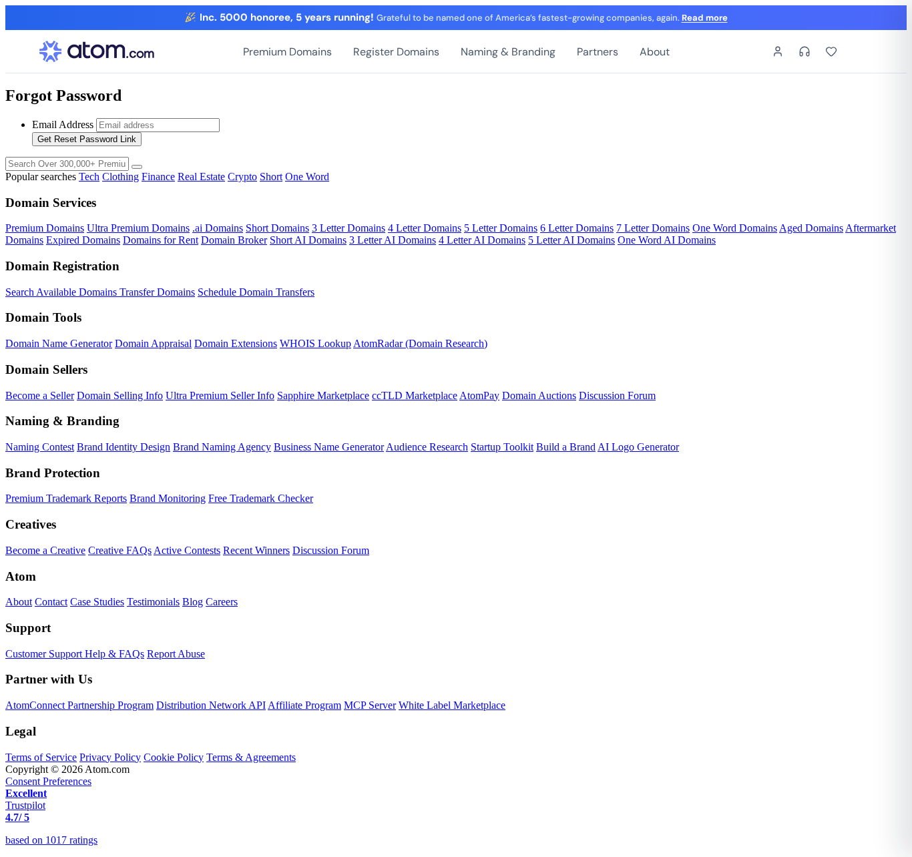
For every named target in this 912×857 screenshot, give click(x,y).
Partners (597, 52)
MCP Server (370, 705)
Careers (222, 601)
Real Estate (201, 176)
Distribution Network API (211, 705)
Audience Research (427, 447)
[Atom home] (96, 51)
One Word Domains (734, 228)
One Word (307, 176)
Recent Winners (256, 550)
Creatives (30, 524)
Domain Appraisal (153, 343)
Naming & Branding (508, 52)
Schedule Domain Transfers (256, 292)
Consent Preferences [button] (48, 781)
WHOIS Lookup (315, 343)
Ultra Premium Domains (138, 228)
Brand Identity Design (123, 447)
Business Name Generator (329, 447)
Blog (192, 601)
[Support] (804, 51)
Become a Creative (45, 550)
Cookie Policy (174, 757)
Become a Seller (39, 395)
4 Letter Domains (424, 228)
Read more (705, 17)
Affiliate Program (304, 705)
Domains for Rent (160, 240)
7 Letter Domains (653, 228)
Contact (51, 601)
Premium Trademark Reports (66, 498)
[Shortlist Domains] (831, 51)
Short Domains (277, 228)
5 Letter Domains (500, 228)
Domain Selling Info (120, 395)
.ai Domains (217, 228)
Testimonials (153, 601)
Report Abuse (176, 653)
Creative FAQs (120, 550)
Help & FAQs (114, 653)
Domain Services (50, 203)
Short (271, 176)
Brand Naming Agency (222, 447)
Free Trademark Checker (260, 498)
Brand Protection (52, 473)
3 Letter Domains (348, 228)
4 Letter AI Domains (482, 240)
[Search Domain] (137, 167)
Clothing (120, 176)
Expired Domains (83, 240)
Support (28, 628)
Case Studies (97, 601)
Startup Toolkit (502, 447)
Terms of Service (41, 757)
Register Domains (396, 52)
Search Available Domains (62, 292)
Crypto (242, 176)
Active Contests (187, 550)
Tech (89, 176)
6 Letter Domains (577, 228)
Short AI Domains (308, 240)
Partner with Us (48, 679)
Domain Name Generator (58, 343)
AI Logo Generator (638, 447)
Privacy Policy (110, 757)
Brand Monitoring (168, 498)
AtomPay (479, 395)
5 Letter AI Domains (571, 240)
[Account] (778, 51)
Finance (158, 176)
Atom (20, 576)
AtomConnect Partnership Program (79, 705)
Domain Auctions (539, 395)
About (655, 52)
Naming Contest (39, 447)
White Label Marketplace (452, 705)
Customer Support (45, 653)
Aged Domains (811, 228)
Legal (20, 731)
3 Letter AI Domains (392, 240)
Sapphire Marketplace (323, 395)
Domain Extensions (235, 343)
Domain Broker (234, 240)
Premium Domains (287, 52)
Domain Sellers (46, 369)
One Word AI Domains (667, 240)
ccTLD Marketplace (414, 395)
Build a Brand (566, 447)
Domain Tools (43, 317)
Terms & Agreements (251, 757)
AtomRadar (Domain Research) (420, 343)
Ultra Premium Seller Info (220, 395)
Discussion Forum (617, 395)
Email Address (62, 124)
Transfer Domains (157, 292)
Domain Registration (62, 266)
